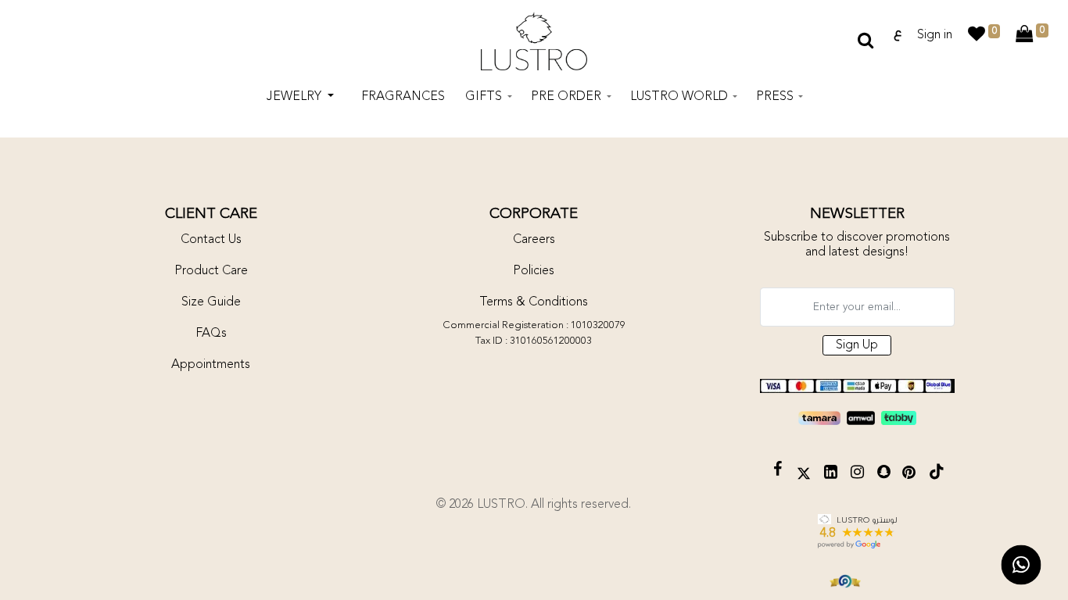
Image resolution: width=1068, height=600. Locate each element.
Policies (533, 271)
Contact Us (211, 240)
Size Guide (211, 302)
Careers (534, 240)
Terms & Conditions (533, 302)
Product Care (211, 271)
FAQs (211, 333)
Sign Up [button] (857, 345)
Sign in (934, 35)
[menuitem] (403, 97)
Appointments (210, 365)
